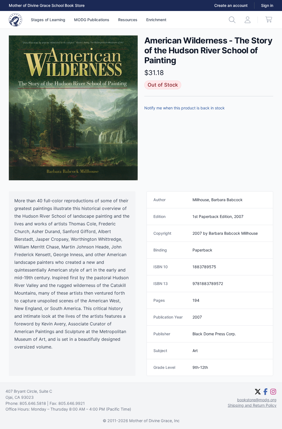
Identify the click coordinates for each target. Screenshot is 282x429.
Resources (127, 19)
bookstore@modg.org (256, 399)
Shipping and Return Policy (252, 405)
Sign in (267, 5)
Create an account (231, 5)
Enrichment (156, 19)
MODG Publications (91, 19)
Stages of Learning (48, 19)
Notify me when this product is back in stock (184, 108)
